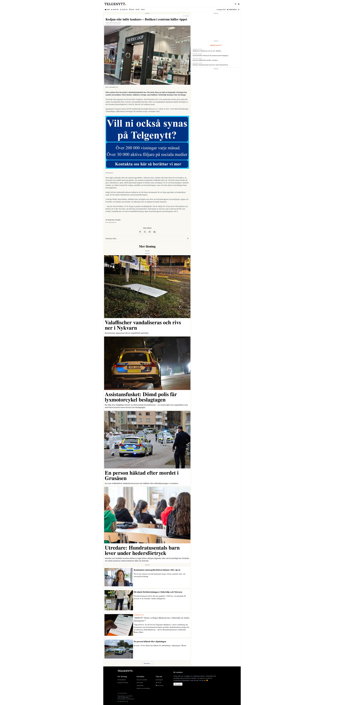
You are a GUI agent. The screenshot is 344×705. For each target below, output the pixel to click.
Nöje (143, 9)
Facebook (160, 685)
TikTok (159, 682)
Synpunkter (140, 685)
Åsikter (131, 9)
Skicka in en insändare (143, 688)
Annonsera (140, 682)
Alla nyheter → (147, 663)
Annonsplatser (122, 679)
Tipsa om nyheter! (142, 679)
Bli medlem (178, 684)
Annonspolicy (122, 693)
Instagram (160, 679)
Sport (138, 9)
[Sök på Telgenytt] (235, 4)
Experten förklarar (123, 682)
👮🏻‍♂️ (124, 9)
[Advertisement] (216, 27)
